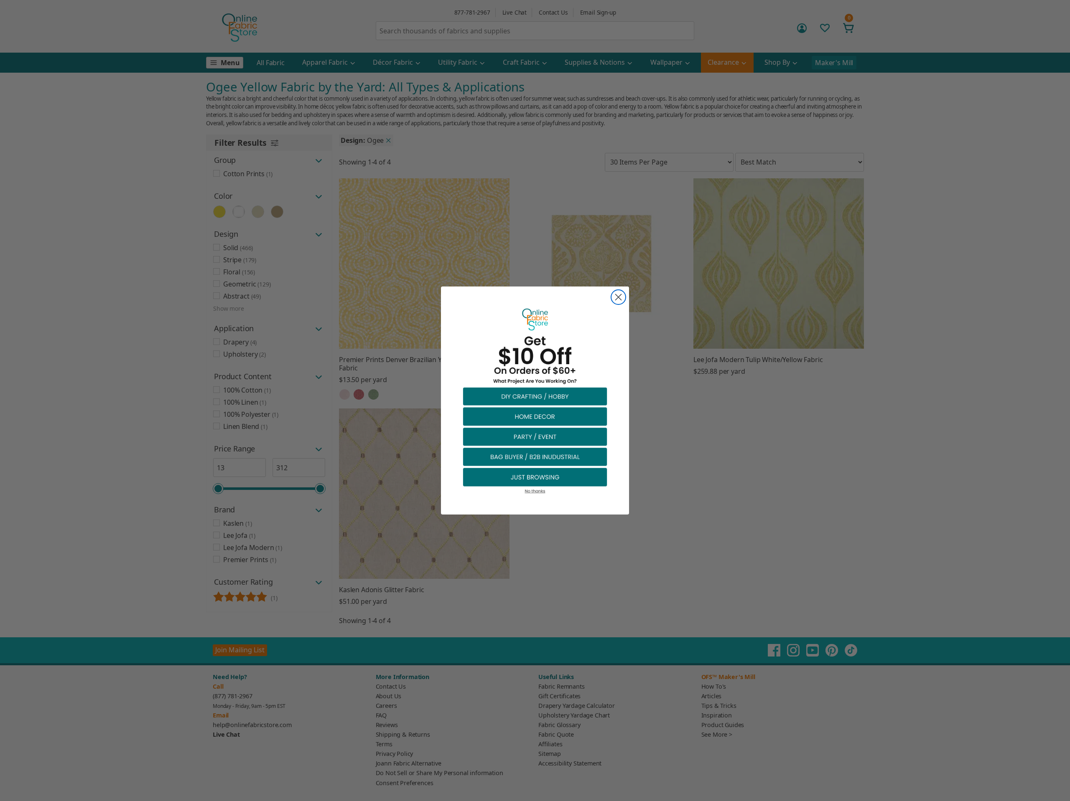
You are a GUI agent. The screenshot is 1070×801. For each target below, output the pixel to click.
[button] (535, 396)
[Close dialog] (618, 297)
